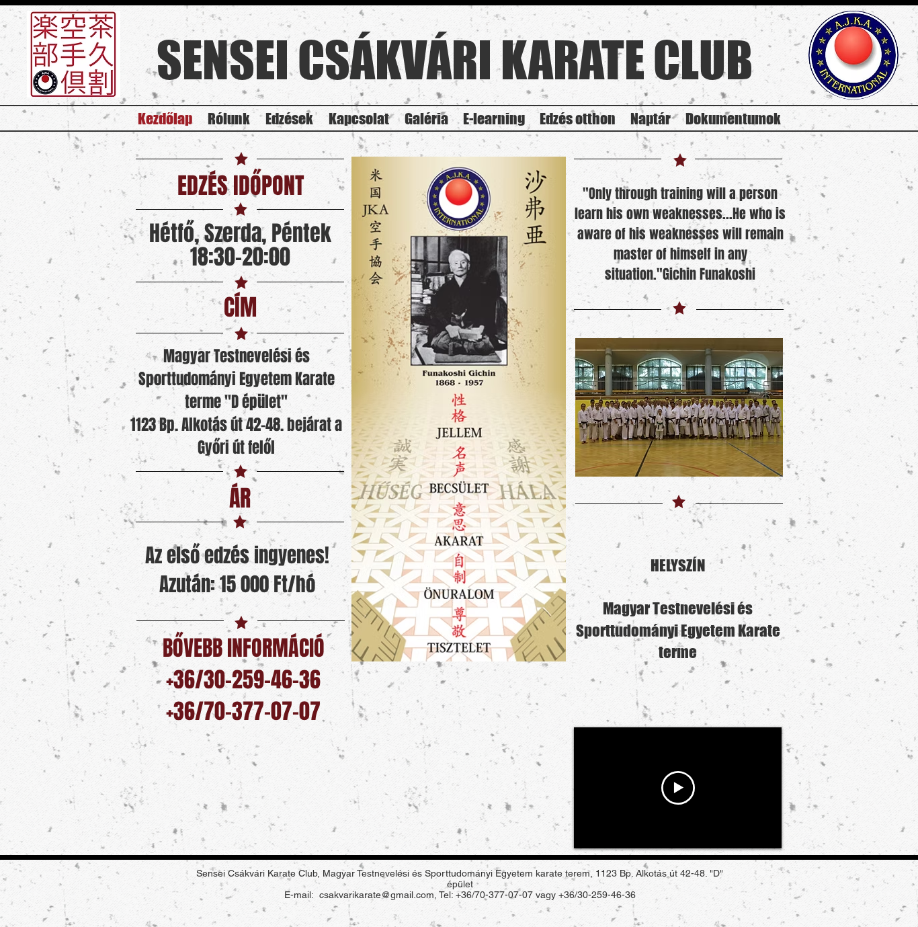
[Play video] (678, 788)
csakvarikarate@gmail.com (376, 894)
